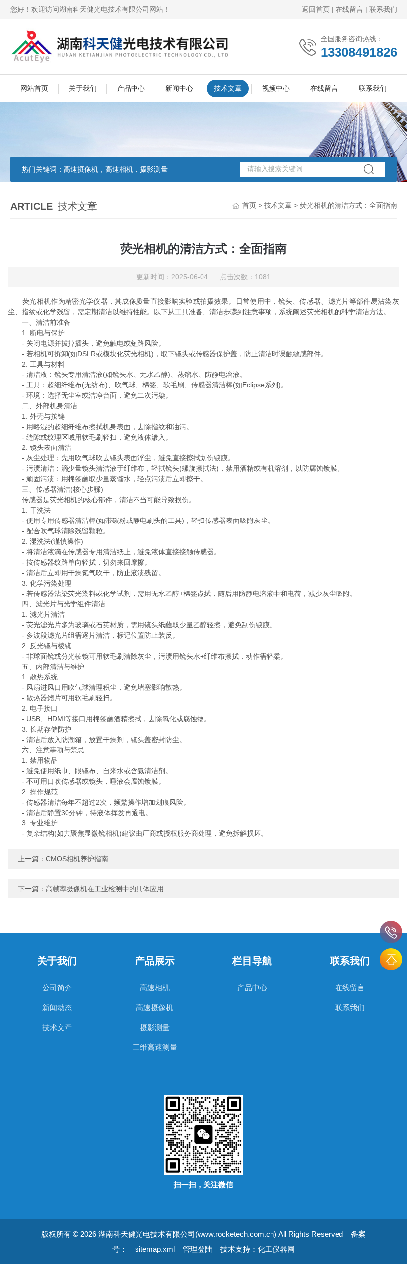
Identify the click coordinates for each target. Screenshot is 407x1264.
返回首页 (316, 9)
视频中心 (276, 88)
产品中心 (131, 88)
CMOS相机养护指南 (77, 859)
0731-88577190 (391, 932)
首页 (249, 205)
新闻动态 (57, 1007)
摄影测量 (155, 1027)
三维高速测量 (155, 1047)
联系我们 (383, 9)
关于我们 (83, 88)
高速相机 (155, 987)
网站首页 (34, 88)
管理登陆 (197, 1249)
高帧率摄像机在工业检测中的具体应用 (105, 888)
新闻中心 (179, 88)
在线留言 (349, 9)
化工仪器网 (276, 1249)
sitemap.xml (155, 1249)
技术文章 (228, 88)
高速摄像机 (154, 1007)
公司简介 (57, 987)
